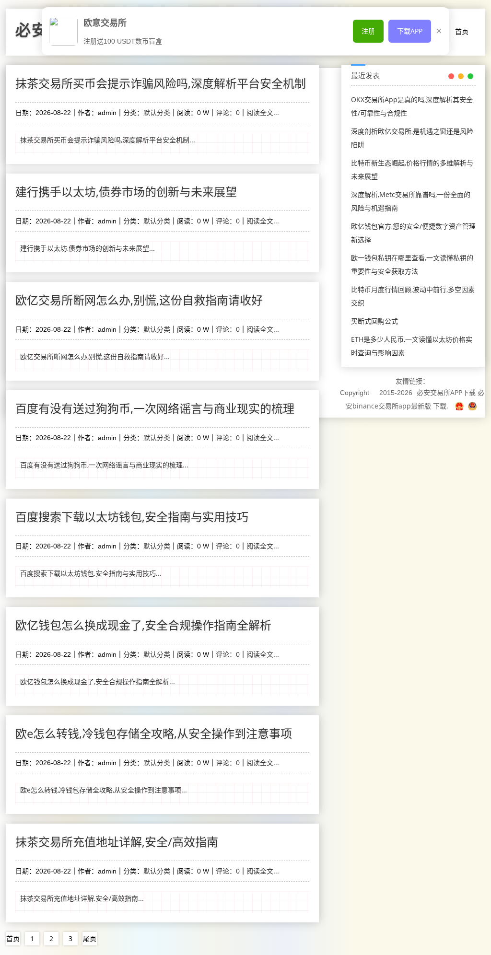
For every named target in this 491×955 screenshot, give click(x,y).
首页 (461, 31)
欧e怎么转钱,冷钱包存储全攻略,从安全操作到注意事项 (153, 733)
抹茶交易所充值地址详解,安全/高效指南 (116, 842)
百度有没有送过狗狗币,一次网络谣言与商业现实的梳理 (154, 408)
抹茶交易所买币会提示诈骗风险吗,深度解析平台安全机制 (160, 83)
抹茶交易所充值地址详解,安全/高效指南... (82, 898)
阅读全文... (262, 112)
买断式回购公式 (374, 321)
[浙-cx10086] (460, 405)
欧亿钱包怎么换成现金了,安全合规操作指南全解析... (97, 681)
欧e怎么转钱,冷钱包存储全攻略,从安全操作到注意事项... (103, 789)
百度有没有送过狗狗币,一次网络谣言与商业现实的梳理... (104, 464)
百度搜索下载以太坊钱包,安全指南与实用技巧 (131, 516)
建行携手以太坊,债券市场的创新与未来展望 (126, 191)
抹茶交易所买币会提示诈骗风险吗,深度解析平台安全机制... (107, 139)
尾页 (89, 938)
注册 (368, 30)
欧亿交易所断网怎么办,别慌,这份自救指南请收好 (139, 300)
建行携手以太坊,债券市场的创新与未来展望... (87, 248)
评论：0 (228, 112)
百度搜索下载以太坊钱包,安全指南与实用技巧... (91, 573)
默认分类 (156, 112)
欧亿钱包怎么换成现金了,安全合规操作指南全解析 (143, 625)
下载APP (409, 30)
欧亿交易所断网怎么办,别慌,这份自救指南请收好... (95, 356)
